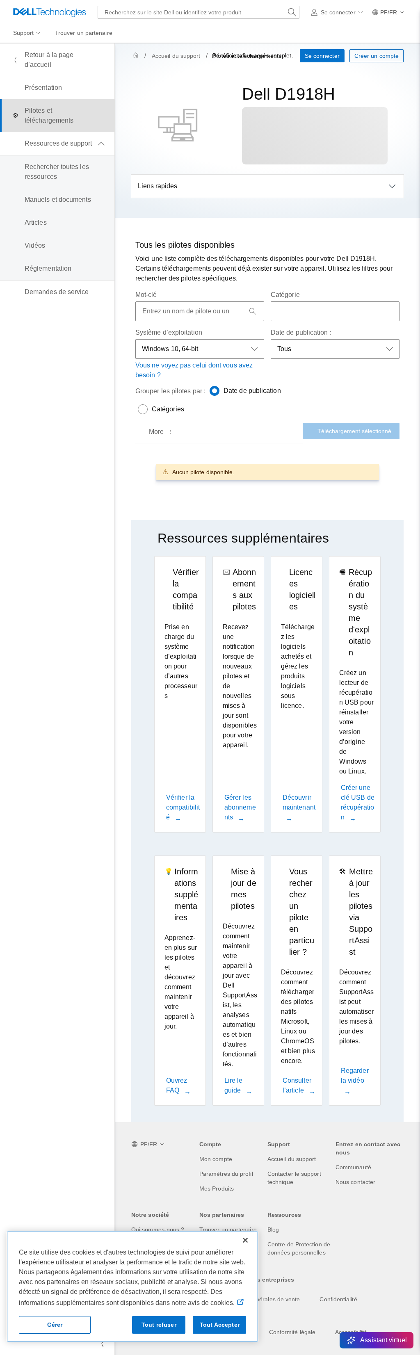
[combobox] (198, 12)
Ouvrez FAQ (176, 1085)
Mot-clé (146, 294)
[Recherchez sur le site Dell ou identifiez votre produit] (292, 12)
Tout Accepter (220, 1324)
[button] (338, 12)
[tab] (161, 431)
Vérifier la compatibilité (183, 807)
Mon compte (215, 1159)
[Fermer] (245, 1240)
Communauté (353, 1167)
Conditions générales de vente (260, 1299)
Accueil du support (176, 55)
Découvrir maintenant (299, 802)
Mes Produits (216, 1188)
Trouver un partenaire (228, 1229)
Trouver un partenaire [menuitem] (83, 33)
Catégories (168, 409)
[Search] (253, 311)
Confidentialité (338, 1299)
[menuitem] (27, 33)
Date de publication (252, 390)
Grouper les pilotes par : (170, 391)
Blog (273, 1229)
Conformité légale (292, 1332)
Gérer (55, 1324)
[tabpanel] (267, 471)
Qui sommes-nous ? (157, 1229)
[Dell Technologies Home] (49, 12)
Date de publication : (301, 332)
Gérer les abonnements (240, 807)
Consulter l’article (297, 1085)
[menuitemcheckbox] (57, 143)
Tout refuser (159, 1324)
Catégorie (285, 294)
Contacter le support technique (294, 1177)
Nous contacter (355, 1182)
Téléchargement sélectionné (354, 431)
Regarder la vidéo (355, 1075)
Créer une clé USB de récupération (357, 802)
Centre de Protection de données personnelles (298, 1248)
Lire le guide (233, 1085)
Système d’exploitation (168, 332)
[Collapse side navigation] (102, 1343)
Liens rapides (157, 185)
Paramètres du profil (226, 1173)
